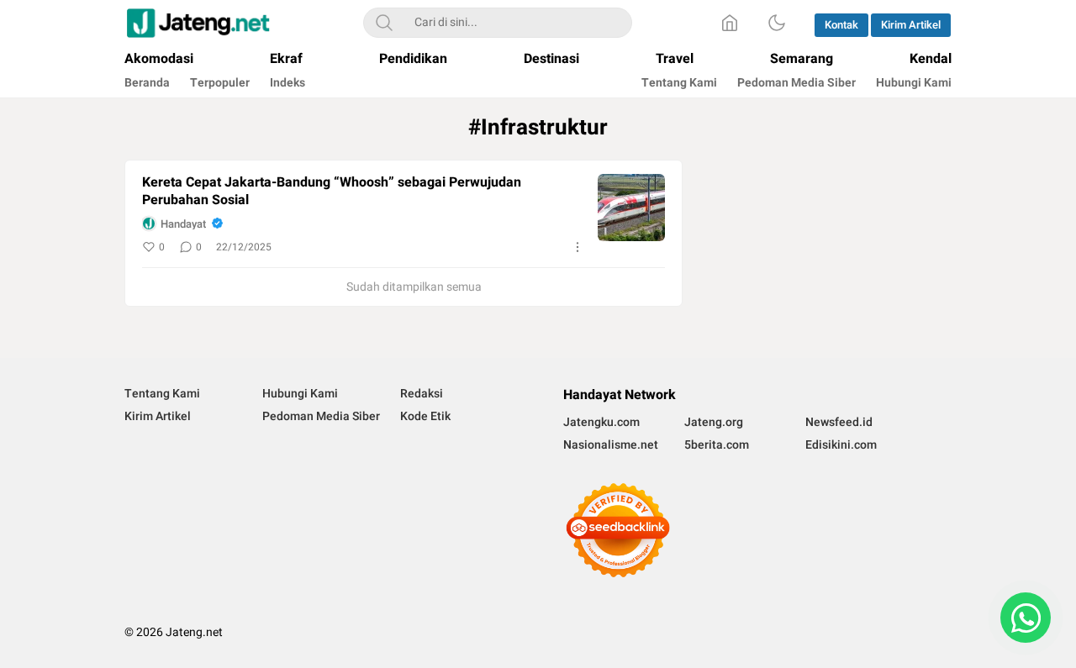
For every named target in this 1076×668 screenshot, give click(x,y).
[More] (577, 247)
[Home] (730, 23)
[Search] (384, 22)
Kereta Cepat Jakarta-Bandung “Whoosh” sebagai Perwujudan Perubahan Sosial (331, 191)
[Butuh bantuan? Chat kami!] (1025, 617)
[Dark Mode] (777, 23)
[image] (631, 207)
